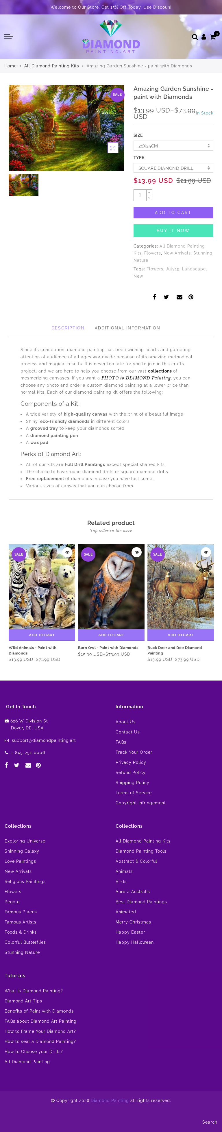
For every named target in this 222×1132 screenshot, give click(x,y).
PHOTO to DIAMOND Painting (136, 378)
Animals (124, 871)
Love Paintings (20, 861)
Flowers (152, 253)
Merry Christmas (133, 922)
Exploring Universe (25, 841)
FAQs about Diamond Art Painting (41, 1021)
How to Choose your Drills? (34, 1051)
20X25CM (148, 146)
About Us (126, 722)
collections (160, 371)
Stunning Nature (22, 952)
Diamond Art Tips (23, 1001)
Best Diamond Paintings (141, 901)
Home (10, 66)
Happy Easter (130, 932)
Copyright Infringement (141, 803)
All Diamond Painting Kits (51, 66)
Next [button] (207, 603)
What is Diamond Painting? (34, 991)
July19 (173, 269)
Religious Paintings (25, 881)
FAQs (121, 742)
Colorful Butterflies (25, 942)
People (12, 901)
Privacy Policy (131, 762)
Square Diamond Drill (166, 168)
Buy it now (173, 230)
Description (68, 328)
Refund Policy (131, 772)
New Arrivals (177, 253)
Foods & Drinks (21, 932)
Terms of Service (134, 792)
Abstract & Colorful (136, 861)
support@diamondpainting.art (44, 740)
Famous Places (21, 912)
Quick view (67, 552)
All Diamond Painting (27, 1061)
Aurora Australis (133, 891)
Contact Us (128, 732)
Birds (121, 881)
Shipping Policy (132, 782)
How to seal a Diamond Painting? (40, 1041)
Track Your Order (134, 752)
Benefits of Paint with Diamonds (39, 1011)
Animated (126, 912)
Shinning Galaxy (22, 851)
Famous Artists (20, 922)
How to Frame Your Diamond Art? (40, 1031)
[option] (66, 128)
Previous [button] (7, 602)
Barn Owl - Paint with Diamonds (108, 648)
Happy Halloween (135, 942)
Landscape (194, 269)
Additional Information (127, 328)
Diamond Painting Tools (141, 851)
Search (209, 1122)
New (138, 276)
